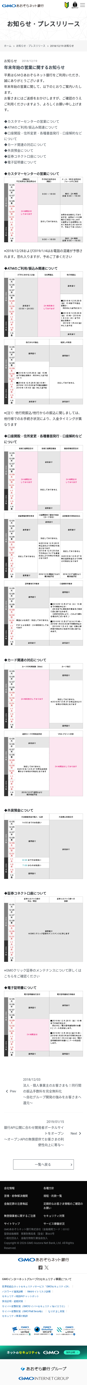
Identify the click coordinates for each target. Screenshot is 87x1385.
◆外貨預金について (18, 151)
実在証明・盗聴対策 (12, 1301)
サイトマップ (12, 1223)
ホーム (7, 46)
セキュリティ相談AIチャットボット (20, 1296)
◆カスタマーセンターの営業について (31, 121)
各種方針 (49, 1188)
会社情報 (9, 1188)
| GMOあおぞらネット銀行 (23, 5)
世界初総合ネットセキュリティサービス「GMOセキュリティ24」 (36, 1286)
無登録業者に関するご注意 (20, 1215)
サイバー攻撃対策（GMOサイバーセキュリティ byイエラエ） (34, 1306)
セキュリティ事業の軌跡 (15, 1316)
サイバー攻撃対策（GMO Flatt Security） (23, 1311)
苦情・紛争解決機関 (16, 1195)
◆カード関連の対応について (25, 145)
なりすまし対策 (56, 1311)
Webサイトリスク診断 (39, 1291)
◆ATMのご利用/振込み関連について (31, 127)
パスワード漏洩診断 (12, 1291)
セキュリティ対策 (54, 1215)
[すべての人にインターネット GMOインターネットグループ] (43, 1380)
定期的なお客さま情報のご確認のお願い (63, 1205)
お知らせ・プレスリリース (30, 46)
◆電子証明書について (20, 162)
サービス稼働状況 (54, 1223)
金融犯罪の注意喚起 (16, 1203)
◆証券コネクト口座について (25, 156)
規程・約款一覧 (53, 1195)
